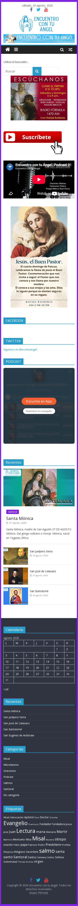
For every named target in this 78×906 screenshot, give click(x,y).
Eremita (54, 817)
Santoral (12, 511)
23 (67, 667)
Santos (32, 857)
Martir (62, 831)
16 (67, 661)
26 (27, 674)
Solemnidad (10, 861)
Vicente (29, 862)
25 (17, 674)
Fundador (45, 824)
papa (23, 845)
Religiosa (8, 851)
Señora (59, 857)
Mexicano (19, 839)
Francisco (33, 824)
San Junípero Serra (41, 551)
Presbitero (53, 844)
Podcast (8, 777)
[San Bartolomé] (15, 589)
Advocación (16, 817)
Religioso (19, 851)
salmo (47, 850)
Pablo (16, 844)
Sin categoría (11, 795)
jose (5, 832)
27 (37, 674)
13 (37, 661)
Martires (7, 839)
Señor (50, 857)
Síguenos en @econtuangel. (20, 349)
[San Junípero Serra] (15, 549)
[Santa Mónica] (39, 471)
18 (17, 667)
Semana (42, 857)
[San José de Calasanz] (15, 569)
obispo (60, 839)
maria (40, 831)
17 (7, 667)
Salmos (7, 783)
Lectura (25, 830)
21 (47, 667)
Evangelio (15, 823)
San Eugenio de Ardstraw (18, 735)
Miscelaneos (11, 764)
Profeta (66, 844)
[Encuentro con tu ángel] (7, 49)
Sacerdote (32, 851)
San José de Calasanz (43, 571)
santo (8, 857)
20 (37, 667)
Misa (28, 839)
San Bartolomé (39, 591)
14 (47, 661)
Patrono (32, 844)
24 (7, 674)
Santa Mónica (19, 518)
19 (27, 667)
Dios (36, 817)
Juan (12, 832)
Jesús (69, 824)
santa (60, 851)
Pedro (41, 844)
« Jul (5, 689)
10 (7, 661)
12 (27, 661)
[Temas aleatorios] (70, 49)
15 (57, 661)
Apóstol (29, 817)
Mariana (51, 832)
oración (8, 844)
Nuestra (50, 839)
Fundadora (58, 824)
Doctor (44, 817)
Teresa (21, 861)
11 (17, 661)
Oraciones (9, 771)
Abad (6, 817)
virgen (38, 861)
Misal (6, 758)
